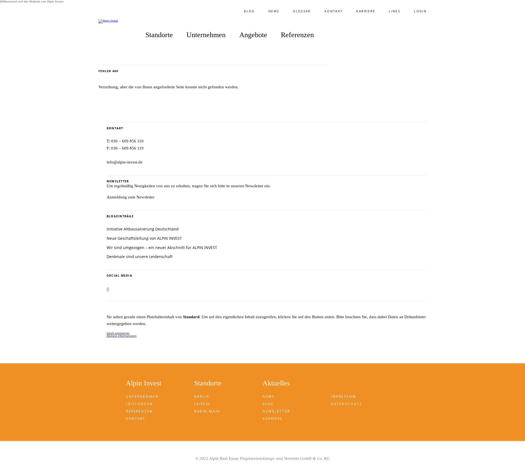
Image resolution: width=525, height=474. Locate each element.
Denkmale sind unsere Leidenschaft (140, 256)
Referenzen (297, 35)
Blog (249, 11)
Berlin (201, 396)
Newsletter (276, 411)
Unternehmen (142, 396)
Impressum (343, 396)
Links (394, 11)
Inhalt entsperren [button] (118, 333)
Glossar (302, 11)
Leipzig (202, 404)
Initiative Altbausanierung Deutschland (143, 229)
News (274, 11)
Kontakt (334, 11)
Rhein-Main (207, 411)
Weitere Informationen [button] (121, 336)
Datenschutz (346, 404)
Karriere (365, 11)
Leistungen (139, 404)
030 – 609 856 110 (127, 141)
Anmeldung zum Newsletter (130, 197)
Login (420, 11)
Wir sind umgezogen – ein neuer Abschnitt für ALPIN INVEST (162, 247)
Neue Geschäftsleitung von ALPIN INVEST (144, 238)
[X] (108, 289)
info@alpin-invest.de (124, 162)
